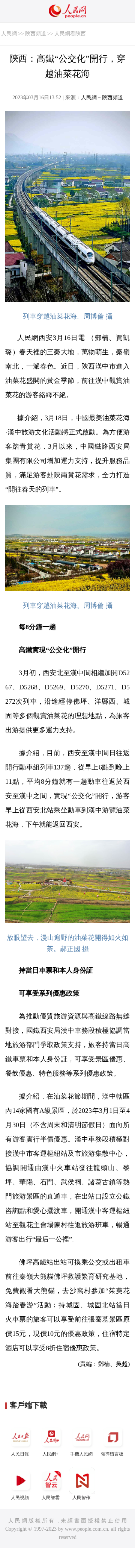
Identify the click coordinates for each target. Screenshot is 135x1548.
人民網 (9, 33)
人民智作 (81, 1497)
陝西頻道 (35, 33)
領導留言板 (112, 1454)
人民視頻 (20, 1497)
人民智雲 (51, 1497)
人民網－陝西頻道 (102, 97)
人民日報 (20, 1454)
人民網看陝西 (70, 33)
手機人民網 (81, 1454)
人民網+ (50, 1454)
